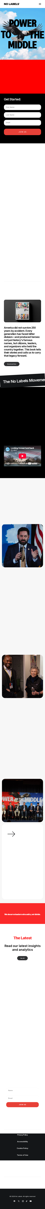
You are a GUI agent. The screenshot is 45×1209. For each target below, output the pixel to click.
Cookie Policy (22, 1148)
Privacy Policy (22, 1135)
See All (22, 958)
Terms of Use (22, 1155)
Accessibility (22, 1142)
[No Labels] (12, 4)
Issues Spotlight (30, 974)
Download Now (11, 364)
